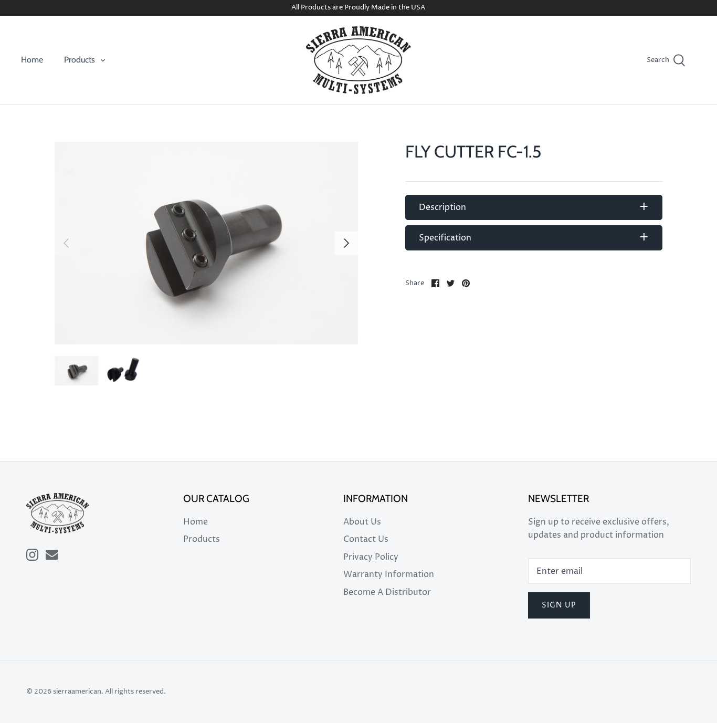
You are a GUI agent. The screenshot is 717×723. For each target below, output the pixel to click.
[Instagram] (32, 555)
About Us (362, 522)
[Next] (346, 243)
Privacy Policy (370, 557)
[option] (206, 243)
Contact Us (365, 539)
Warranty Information (388, 574)
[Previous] (66, 243)
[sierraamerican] (358, 60)
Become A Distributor (387, 592)
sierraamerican (77, 691)
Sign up (559, 605)
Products (79, 60)
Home (32, 60)
